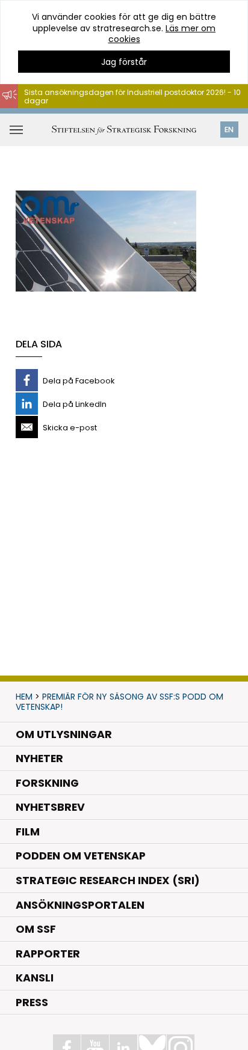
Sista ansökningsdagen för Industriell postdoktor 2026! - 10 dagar (132, 96)
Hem (24, 697)
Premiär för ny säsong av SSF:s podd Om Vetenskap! (119, 702)
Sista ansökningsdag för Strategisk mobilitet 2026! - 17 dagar (124, 114)
